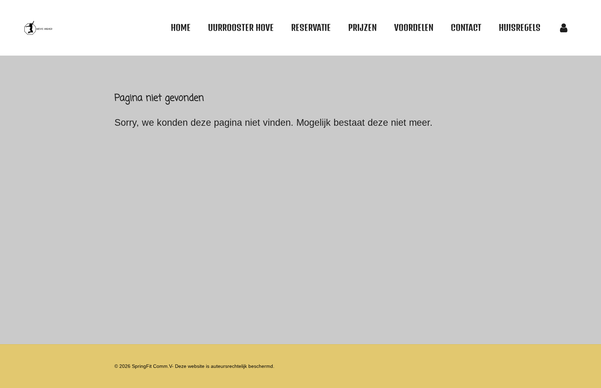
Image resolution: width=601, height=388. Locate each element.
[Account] (564, 27)
